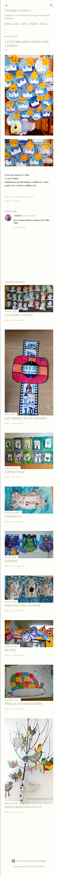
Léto (24, 24)
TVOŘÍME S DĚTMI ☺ (18, 10)
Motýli (10, 650)
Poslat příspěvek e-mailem (23, 197)
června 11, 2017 (28, 216)
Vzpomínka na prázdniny (26, 418)
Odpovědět (20, 227)
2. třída (14, 201)
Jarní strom (15, 472)
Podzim (33, 24)
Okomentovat (18, 320)
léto (19, 201)
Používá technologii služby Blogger (31, 861)
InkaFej (17, 215)
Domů (8, 24)
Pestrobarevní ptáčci (23, 807)
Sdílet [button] (7, 197)
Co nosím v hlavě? (19, 315)
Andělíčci (13, 516)
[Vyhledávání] (51, 5)
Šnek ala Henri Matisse (23, 704)
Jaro (17, 24)
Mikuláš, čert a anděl (23, 605)
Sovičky (11, 561)
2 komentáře (17, 423)
